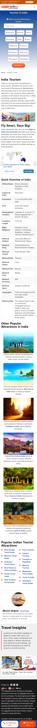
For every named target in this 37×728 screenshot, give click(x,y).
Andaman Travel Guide (9, 563)
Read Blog (29, 2)
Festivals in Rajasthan (27, 560)
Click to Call (9, 171)
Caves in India (16, 496)
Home (3, 72)
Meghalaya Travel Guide (27, 572)
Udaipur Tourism (25, 554)
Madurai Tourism (25, 566)
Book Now (28, 171)
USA (5, 688)
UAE (19, 688)
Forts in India (19, 456)
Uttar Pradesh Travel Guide (10, 581)
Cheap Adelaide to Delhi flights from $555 (16, 165)
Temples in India (12, 426)
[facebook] (11, 685)
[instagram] (17, 685)
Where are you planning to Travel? (19, 20)
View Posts (24, 611)
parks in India (19, 531)
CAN (12, 688)
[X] (14, 685)
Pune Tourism (28, 550)
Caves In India (28, 577)
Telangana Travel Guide (27, 582)
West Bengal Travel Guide (9, 551)
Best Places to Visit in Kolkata (10, 569)
